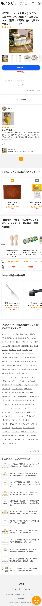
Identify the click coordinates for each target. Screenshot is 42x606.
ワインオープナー (17, 389)
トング (19, 350)
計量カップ (30, 416)
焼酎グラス (25, 432)
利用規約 (17, 594)
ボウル (36, 385)
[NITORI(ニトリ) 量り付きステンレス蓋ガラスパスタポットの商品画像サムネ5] (34, 58)
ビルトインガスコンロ (9, 396)
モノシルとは (26, 589)
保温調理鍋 (31, 334)
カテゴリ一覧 (16, 589)
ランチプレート (7, 439)
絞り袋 (33, 412)
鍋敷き (4, 373)
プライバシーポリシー (29, 594)
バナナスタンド (18, 385)
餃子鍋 (27, 338)
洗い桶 (23, 369)
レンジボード (6, 389)
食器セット (12, 443)
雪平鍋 (12, 342)
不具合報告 (21, 598)
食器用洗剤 (20, 373)
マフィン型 (15, 412)
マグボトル (33, 424)
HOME (21, 584)
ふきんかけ (32, 381)
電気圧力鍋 (19, 334)
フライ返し (12, 350)
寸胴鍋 (18, 342)
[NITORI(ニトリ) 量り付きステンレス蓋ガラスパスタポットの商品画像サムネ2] (12, 58)
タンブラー (5, 424)
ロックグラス (6, 432)
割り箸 (9, 365)
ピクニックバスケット (9, 408)
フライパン (5, 334)
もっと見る (21, 85)
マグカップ (25, 424)
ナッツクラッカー (28, 400)
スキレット (30, 342)
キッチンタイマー (20, 416)
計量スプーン (6, 420)
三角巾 (4, 365)
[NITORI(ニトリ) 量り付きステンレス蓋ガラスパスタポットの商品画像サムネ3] (19, 58)
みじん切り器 (6, 354)
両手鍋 (9, 338)
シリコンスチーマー (26, 354)
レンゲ (28, 439)
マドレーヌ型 (6, 412)
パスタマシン (6, 404)
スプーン (14, 420)
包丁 (36, 342)
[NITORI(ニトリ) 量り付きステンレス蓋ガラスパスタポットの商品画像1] (21, 41)
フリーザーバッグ (33, 396)
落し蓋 (11, 357)
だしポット (23, 381)
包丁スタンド (6, 393)
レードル (25, 350)
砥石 (31, 346)
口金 (21, 412)
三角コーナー (31, 361)
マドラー (21, 435)
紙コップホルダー (23, 393)
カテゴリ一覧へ (35, 451)
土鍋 (25, 334)
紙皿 (28, 369)
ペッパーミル (28, 385)
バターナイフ (6, 346)
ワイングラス (16, 432)
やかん (27, 373)
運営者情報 (9, 594)
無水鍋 (15, 338)
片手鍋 (4, 338)
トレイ (30, 420)
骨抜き (16, 357)
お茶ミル (5, 381)
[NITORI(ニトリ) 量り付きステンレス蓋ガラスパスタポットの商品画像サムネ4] (27, 58)
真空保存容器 (17, 400)
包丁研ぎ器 (25, 346)
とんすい (5, 443)
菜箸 (32, 439)
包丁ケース (28, 389)
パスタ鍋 (33, 338)
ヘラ (30, 350)
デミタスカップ (15, 424)
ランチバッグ (21, 408)
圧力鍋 (12, 334)
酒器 (36, 439)
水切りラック (16, 369)
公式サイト (21, 67)
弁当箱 (27, 404)
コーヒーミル (18, 377)
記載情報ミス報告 (34, 90)
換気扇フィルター (22, 365)
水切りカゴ (33, 365)
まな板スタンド (7, 385)
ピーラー (5, 350)
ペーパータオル (30, 357)
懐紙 (14, 365)
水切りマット (6, 369)
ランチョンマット (20, 361)
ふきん (22, 357)
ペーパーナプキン (7, 361)
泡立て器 (27, 412)
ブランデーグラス (28, 428)
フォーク (21, 420)
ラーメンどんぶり (19, 439)
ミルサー (5, 357)
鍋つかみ (34, 369)
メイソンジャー (30, 435)
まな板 (36, 346)
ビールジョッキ (17, 428)
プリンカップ (31, 408)
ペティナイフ (16, 346)
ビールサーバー (14, 381)
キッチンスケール (7, 416)
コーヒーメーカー (7, 377)
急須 (15, 435)
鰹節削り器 (20, 404)
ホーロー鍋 (5, 342)
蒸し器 (14, 404)
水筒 (32, 404)
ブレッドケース (7, 400)
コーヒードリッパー (30, 377)
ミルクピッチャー (7, 435)
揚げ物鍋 (21, 338)
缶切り (32, 393)
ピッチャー (33, 432)
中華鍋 (23, 342)
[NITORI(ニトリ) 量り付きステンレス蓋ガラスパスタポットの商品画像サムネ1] (5, 58)
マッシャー (15, 354)
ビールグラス (6, 428)
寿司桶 (14, 393)
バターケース (21, 396)
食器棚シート (11, 373)
